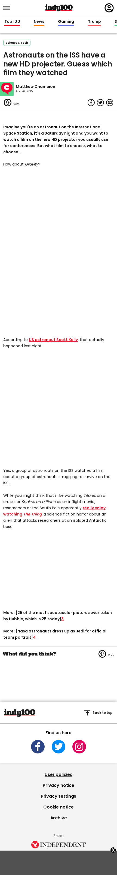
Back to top (103, 712)
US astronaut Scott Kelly (53, 339)
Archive (58, 818)
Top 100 (12, 21)
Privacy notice (58, 785)
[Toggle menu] (8, 8)
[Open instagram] (79, 746)
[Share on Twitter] (100, 102)
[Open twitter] (58, 746)
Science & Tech (17, 43)
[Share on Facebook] (91, 102)
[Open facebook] (38, 746)
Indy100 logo (59, 8)
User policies (58, 774)
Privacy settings (58, 796)
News (39, 21)
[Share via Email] (109, 102)
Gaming (66, 21)
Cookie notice (58, 807)
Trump (94, 21)
